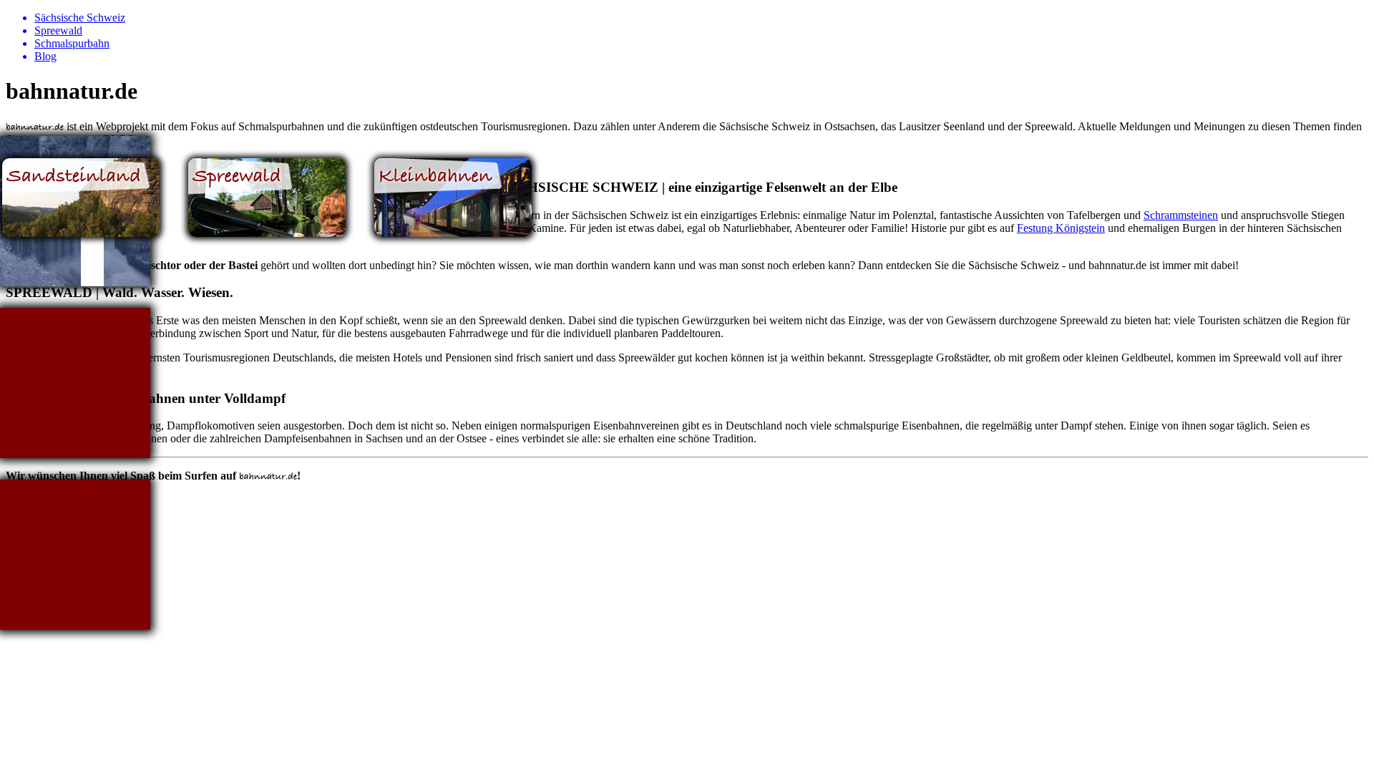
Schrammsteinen (1181, 215)
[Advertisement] (75, 382)
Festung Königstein (1061, 228)
